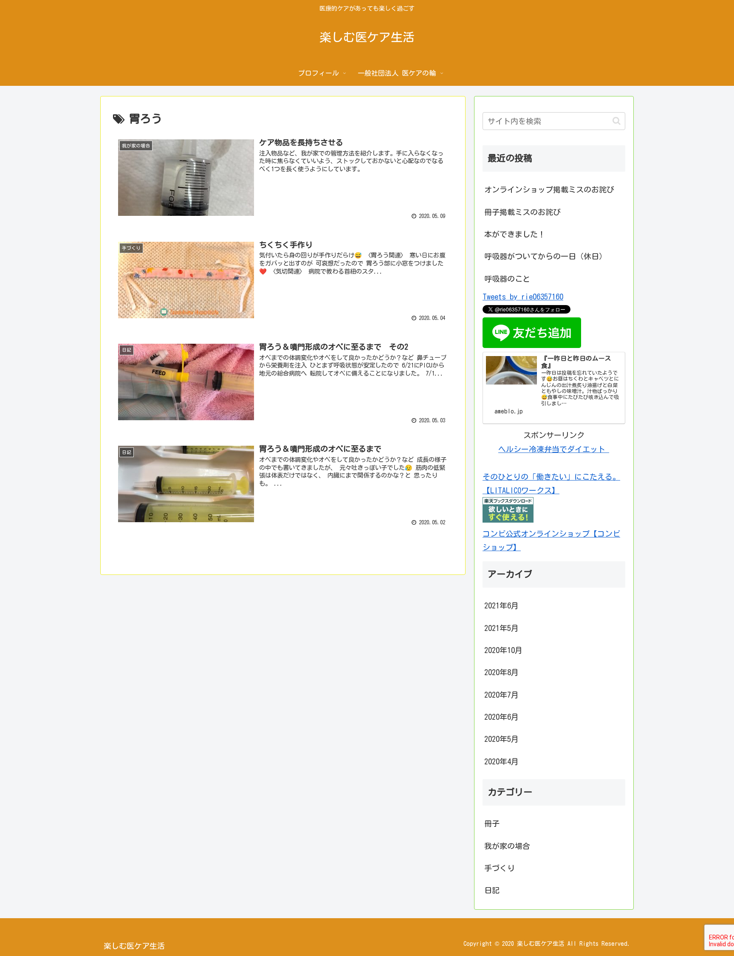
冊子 (492, 823)
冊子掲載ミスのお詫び (522, 212)
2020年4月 (501, 761)
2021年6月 (501, 605)
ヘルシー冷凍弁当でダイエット (553, 449)
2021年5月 (501, 627)
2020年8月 (501, 672)
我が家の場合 (507, 845)
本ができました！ (514, 234)
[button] (616, 121)
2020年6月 (501, 716)
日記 (492, 890)
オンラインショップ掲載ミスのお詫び (549, 189)
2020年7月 (501, 694)
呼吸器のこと (507, 279)
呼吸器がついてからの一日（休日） (545, 256)
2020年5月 (501, 739)
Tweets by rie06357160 (523, 296)
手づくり (499, 867)
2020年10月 (503, 649)
